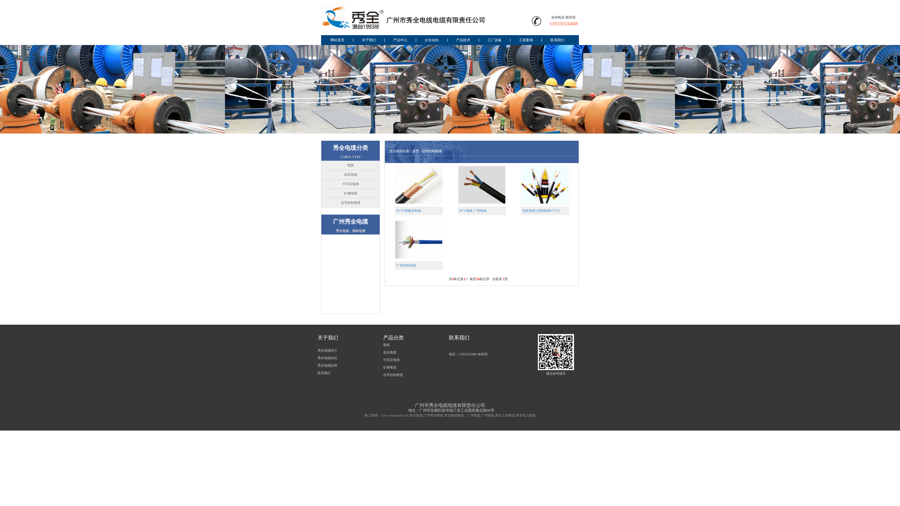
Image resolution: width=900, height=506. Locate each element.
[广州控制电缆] (418, 239)
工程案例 (526, 40)
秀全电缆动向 (327, 358)
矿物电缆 (350, 193)
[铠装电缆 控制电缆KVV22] (544, 184)
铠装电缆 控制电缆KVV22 (541, 210)
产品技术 (463, 40)
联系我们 (557, 40)
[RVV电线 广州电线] (481, 184)
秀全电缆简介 (327, 350)
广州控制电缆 (406, 265)
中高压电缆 (350, 184)
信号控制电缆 (350, 203)
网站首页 (337, 40)
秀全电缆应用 (327, 365)
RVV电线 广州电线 (473, 210)
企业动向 (432, 40)
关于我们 (369, 40)
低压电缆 (350, 174)
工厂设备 (495, 40)
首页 (415, 151)
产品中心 (400, 40)
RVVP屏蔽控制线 (408, 210)
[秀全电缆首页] (403, 17)
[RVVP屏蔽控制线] (418, 184)
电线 (350, 165)
